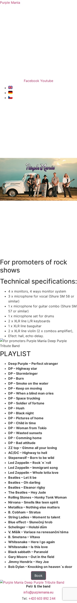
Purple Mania (10, 2)
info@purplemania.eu (38, 592)
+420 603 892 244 (42, 599)
